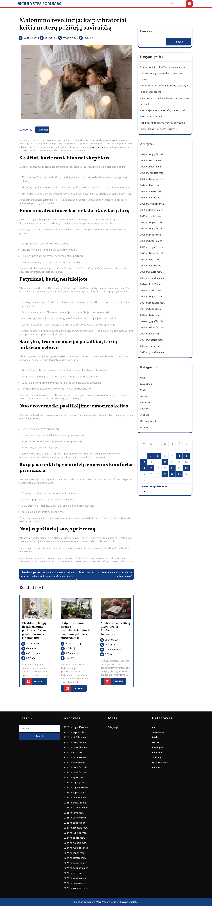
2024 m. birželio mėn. (151, 315)
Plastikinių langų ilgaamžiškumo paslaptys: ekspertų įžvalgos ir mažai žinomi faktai (35, 630)
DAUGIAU (40, 680)
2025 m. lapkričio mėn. (151, 209)
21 (172, 468)
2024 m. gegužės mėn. (152, 321)
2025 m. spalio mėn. (150, 216)
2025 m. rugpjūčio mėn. (152, 228)
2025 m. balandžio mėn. (152, 253)
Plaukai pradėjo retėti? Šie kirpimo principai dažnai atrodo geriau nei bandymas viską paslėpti (162, 73)
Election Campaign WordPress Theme (95, 901)
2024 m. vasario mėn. (151, 339)
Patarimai (42, 129)
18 (150, 468)
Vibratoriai (97, 146)
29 (179, 474)
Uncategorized (148, 420)
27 (165, 474)
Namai (143, 396)
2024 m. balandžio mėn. (152, 327)
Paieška (146, 31)
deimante (50, 37)
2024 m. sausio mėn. (151, 345)
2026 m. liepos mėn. (150, 160)
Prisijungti (113, 727)
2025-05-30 (30, 37)
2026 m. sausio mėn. (151, 197)
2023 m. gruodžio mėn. (152, 352)
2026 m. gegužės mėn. (152, 172)
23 (186, 468)
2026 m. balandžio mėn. (152, 178)
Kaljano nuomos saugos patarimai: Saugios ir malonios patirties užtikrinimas (75, 630)
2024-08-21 (73, 643)
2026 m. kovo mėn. (150, 185)
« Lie (142, 491)
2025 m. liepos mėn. (150, 234)
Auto (142, 377)
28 (172, 474)
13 (165, 461)
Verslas (144, 427)
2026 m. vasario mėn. (151, 191)
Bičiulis (70, 648)
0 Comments (34, 653)
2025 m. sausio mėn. (151, 271)
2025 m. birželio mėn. (151, 240)
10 (143, 461)
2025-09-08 (34, 643)
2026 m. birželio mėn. (151, 166)
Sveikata (144, 414)
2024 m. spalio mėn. (150, 290)
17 (143, 468)
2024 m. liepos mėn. (150, 308)
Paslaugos (145, 402)
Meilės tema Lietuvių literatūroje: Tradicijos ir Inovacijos (115, 628)
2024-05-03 (112, 639)
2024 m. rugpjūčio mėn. (152, 302)
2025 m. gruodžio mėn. (152, 203)
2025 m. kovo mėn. (150, 259)
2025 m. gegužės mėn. (152, 246)
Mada (143, 390)
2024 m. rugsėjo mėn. (151, 296)
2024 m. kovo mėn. (150, 333)
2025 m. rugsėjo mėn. (151, 222)
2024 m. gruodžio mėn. (152, 277)
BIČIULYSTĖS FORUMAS (39, 3)
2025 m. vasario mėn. (151, 265)
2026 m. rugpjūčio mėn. (152, 154)
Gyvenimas (146, 383)
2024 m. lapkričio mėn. (151, 284)
